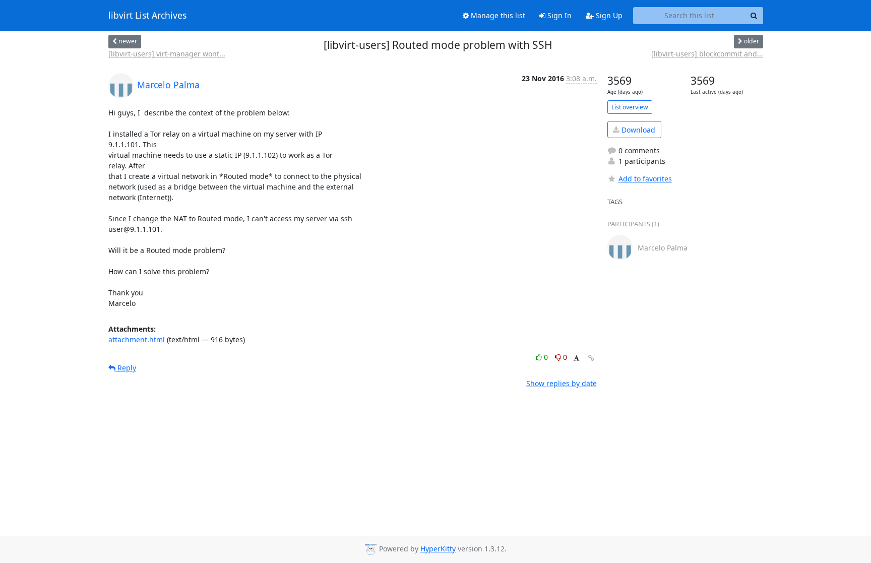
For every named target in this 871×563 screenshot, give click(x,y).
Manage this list (497, 15)
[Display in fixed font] (576, 358)
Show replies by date (561, 383)
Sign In (558, 15)
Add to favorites (645, 178)
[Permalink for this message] (591, 358)
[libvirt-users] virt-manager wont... (166, 53)
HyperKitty (438, 548)
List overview (629, 107)
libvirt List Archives (147, 16)
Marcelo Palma (168, 85)
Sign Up (608, 15)
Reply (125, 367)
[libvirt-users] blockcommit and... (707, 53)
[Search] (754, 15)
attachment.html (136, 339)
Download (637, 130)
